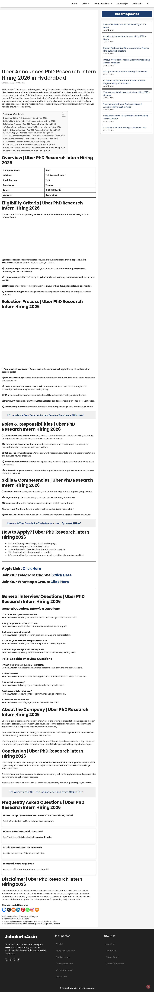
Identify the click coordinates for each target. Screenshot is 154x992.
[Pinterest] (23, 910)
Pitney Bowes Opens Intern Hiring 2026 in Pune (125, 71)
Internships (122, 3)
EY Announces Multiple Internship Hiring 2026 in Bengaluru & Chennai (32, 924)
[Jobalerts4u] (27, 3)
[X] (9, 910)
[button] (148, 3)
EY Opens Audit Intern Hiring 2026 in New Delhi (124, 127)
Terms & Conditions (115, 963)
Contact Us (111, 950)
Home (74, 3)
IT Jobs (59, 944)
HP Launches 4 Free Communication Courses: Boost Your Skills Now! (45, 415)
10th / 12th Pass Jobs (65, 950)
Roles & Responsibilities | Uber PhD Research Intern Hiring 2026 (33, 127)
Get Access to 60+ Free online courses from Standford (30, 144)
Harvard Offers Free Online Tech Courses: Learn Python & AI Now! (44, 523)
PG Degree (33, 916)
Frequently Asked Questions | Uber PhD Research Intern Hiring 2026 (35, 147)
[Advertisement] (49, 239)
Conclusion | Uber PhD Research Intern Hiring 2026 (27, 141)
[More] (37, 910)
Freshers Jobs (10, 919)
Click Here (32, 568)
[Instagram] (32, 910)
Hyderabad (9, 916)
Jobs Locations (102, 3)
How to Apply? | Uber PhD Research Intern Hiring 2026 (29, 133)
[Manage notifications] (148, 987)
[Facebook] (4, 910)
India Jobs (138, 3)
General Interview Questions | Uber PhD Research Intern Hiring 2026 (35, 136)
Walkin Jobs (61, 976)
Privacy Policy (112, 957)
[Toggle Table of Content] (62, 115)
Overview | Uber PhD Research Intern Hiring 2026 (26, 118)
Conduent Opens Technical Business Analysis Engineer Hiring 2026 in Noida (124, 82)
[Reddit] (13, 910)
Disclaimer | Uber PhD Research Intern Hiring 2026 (28, 150)
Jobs (84, 3)
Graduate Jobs (22, 919)
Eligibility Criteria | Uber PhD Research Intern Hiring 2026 (30, 121)
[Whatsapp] (28, 910)
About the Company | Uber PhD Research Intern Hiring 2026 (31, 139)
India (16, 916)
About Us (110, 944)
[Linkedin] (18, 910)
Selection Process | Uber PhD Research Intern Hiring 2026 (30, 124)
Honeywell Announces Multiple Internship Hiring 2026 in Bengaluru (30, 921)
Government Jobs (64, 963)
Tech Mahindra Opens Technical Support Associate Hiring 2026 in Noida (122, 105)
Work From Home (64, 970)
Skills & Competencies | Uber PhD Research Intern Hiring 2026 (32, 130)
